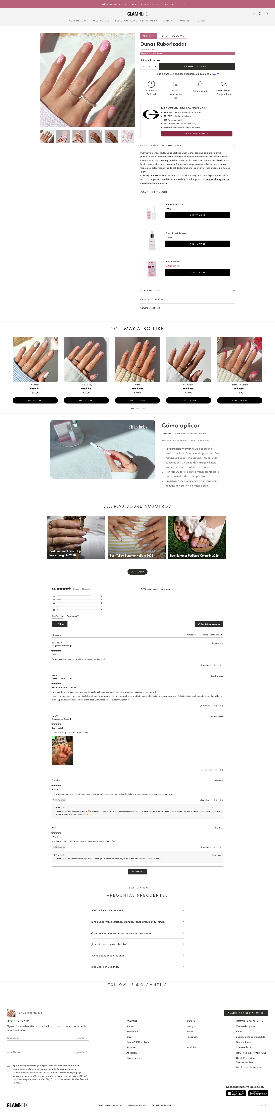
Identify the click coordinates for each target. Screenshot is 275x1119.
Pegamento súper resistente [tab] (190, 433)
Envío (239, 1031)
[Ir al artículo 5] (111, 136)
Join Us (80, 1038)
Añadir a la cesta (197, 66)
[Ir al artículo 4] (95, 136)
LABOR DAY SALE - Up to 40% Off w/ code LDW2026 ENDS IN (137, 3)
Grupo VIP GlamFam (137, 1042)
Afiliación (131, 1053)
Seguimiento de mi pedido (250, 1037)
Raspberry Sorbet (239, 385)
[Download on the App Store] (236, 1094)
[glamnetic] (50, 1105)
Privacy (16, 1082)
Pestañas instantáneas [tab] (174, 440)
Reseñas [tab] (57, 617)
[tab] (132, 408)
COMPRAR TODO (78, 21)
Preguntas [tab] (73, 617)
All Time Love (189, 385)
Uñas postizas (101, 21)
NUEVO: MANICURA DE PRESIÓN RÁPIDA (136, 21)
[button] (151, 60)
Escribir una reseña (211, 625)
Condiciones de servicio (162, 1105)
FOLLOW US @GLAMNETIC (137, 984)
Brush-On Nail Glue (174, 204)
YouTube (191, 1047)
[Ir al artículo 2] (63, 136)
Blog (128, 1037)
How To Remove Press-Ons (251, 1053)
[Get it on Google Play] (258, 1094)
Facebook (192, 1037)
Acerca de (132, 1031)
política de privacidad (137, 1105)
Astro (137, 385)
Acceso (130, 1026)
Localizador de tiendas (248, 1067)
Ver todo (137, 571)
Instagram (192, 1026)
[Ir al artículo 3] (79, 136)
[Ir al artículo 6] (127, 136)
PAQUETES (185, 21)
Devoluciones (243, 1042)
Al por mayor (133, 1058)
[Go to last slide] (10, 372)
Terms (83, 1079)
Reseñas (131, 1047)
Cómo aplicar (243, 1047)
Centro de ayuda (245, 1026)
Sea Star (35, 385)
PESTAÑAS (168, 21)
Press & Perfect (172, 262)
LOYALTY (201, 21)
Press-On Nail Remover (176, 233)
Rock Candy (86, 385)
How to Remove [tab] (200, 440)
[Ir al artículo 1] (47, 136)
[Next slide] (265, 372)
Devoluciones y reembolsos (110, 1105)
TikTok (190, 1031)
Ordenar (191, 635)
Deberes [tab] (166, 433)
